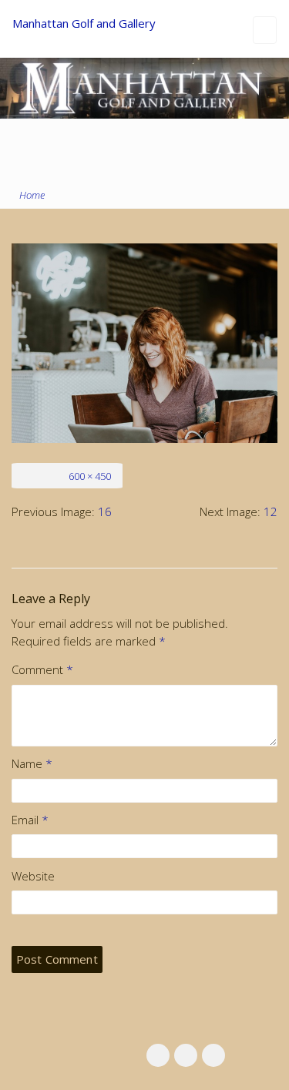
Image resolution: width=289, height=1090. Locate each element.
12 (270, 511)
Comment (42, 669)
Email (30, 819)
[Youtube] (213, 1055)
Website (33, 876)
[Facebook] (158, 1055)
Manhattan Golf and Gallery (84, 23)
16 (105, 511)
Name (32, 763)
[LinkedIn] (185, 1055)
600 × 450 (90, 476)
